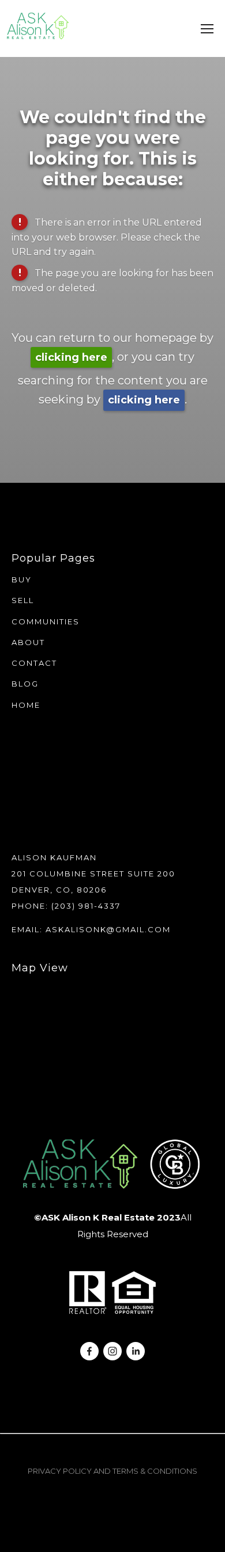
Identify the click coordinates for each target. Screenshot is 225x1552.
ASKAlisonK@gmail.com (108, 929)
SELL (23, 600)
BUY (22, 579)
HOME (26, 705)
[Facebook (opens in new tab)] (89, 1351)
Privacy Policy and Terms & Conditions (112, 1470)
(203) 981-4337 (86, 905)
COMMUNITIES (46, 621)
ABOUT (28, 642)
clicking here (71, 357)
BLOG (25, 683)
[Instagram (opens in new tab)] (112, 1351)
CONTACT (34, 663)
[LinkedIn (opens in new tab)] (135, 1351)
